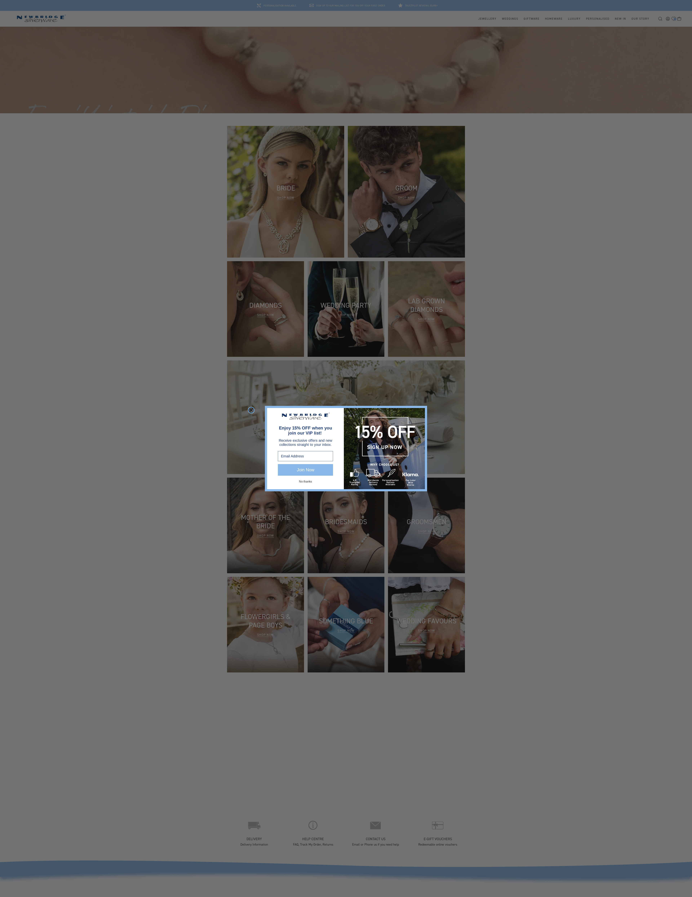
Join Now (305, 469)
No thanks (305, 481)
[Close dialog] (251, 410)
